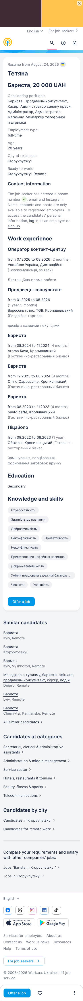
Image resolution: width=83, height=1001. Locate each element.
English (9, 898)
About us (54, 935)
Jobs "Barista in (29, 867)
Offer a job (17, 993)
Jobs (22, 876)
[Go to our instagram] (32, 910)
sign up (14, 226)
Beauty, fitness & (23, 787)
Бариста (10, 632)
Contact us (12, 942)
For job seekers (61, 31)
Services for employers (22, 935)
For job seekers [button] (21, 961)
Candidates (27, 820)
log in (33, 220)
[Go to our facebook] (7, 910)
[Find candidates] (52, 43)
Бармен (10, 660)
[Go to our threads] (19, 910)
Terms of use (26, 948)
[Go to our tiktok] (56, 910)
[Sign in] (74, 43)
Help (7, 948)
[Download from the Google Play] (53, 922)
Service (15, 769)
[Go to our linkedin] (44, 910)
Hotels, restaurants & (27, 778)
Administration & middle (34, 761)
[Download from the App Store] (18, 922)
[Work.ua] (7, 42)
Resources (62, 942)
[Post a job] (63, 43)
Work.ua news (37, 942)
